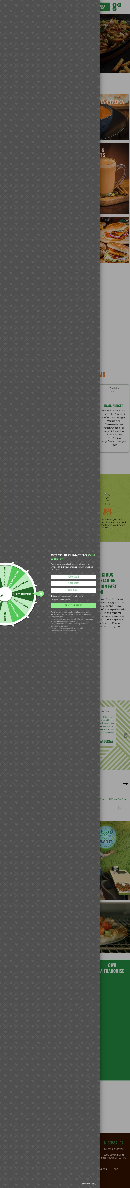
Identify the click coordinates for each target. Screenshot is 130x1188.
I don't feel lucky (88, 1184)
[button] (96, 3)
